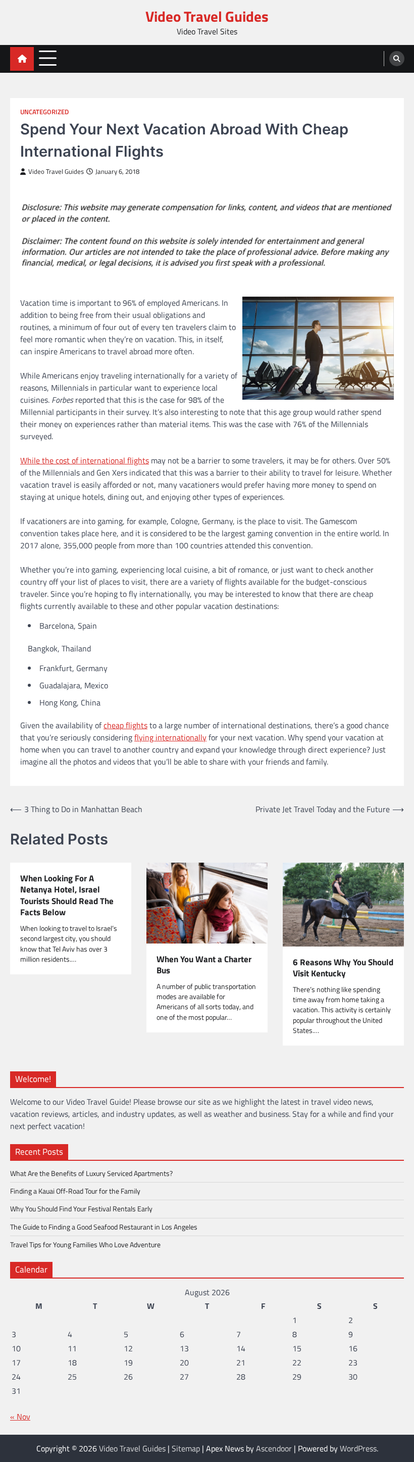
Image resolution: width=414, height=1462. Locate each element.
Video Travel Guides (207, 16)
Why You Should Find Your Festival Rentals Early (81, 1209)
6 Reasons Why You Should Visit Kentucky (343, 968)
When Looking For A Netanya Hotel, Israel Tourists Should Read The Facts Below (67, 895)
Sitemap (186, 1448)
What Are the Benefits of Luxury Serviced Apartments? (91, 1173)
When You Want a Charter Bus (204, 965)
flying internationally (170, 737)
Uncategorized (44, 112)
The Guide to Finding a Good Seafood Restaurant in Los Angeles (103, 1227)
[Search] (396, 58)
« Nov (20, 1416)
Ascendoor (274, 1448)
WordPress (358, 1448)
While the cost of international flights (84, 460)
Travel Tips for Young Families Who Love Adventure (85, 1245)
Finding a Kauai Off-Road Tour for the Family (75, 1191)
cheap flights (125, 725)
